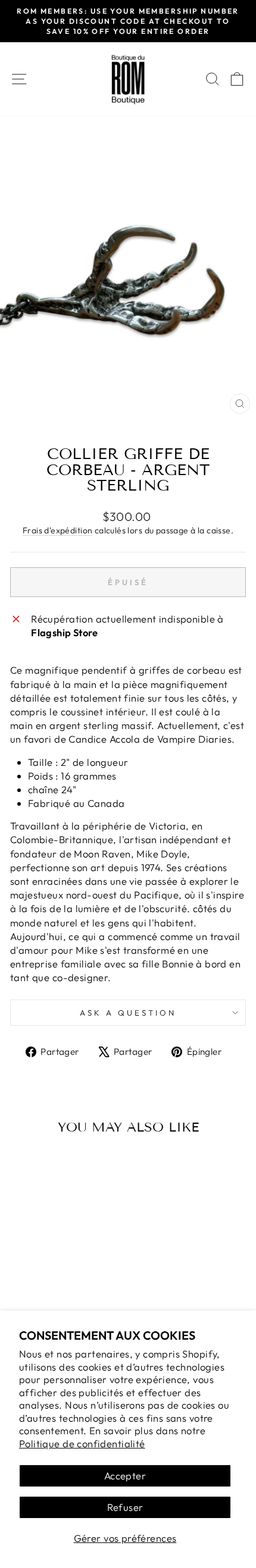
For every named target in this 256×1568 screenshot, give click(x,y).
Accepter (125, 1475)
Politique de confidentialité (82, 1443)
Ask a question (128, 1012)
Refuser (125, 1507)
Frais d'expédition (57, 530)
